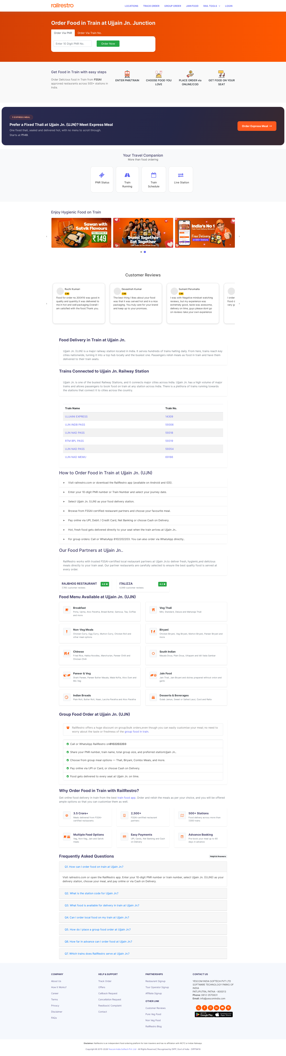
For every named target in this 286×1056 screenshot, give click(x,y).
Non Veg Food (153, 1020)
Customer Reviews (155, 1008)
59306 (169, 424)
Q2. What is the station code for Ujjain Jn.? (91, 893)
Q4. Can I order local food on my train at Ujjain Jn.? (97, 917)
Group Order (172, 5)
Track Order (151, 5)
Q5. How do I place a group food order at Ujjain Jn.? (98, 929)
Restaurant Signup (155, 981)
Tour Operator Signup (157, 987)
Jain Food (192, 5)
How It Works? (59, 987)
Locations (131, 5)
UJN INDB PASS (75, 424)
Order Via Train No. (90, 33)
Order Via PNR (63, 33)
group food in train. (137, 731)
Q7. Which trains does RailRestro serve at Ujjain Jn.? (97, 953)
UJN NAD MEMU (75, 457)
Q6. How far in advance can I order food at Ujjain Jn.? (98, 941)
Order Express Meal (255, 126)
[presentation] (46, 236)
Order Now (108, 43)
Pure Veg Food (153, 1014)
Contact (102, 1011)
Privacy (55, 1005)
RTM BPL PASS (74, 440)
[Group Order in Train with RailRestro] (81, 233)
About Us (56, 981)
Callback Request (107, 993)
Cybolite (146, 1053)
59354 (169, 449)
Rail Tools (210, 5)
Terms (54, 999)
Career (54, 993)
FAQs (54, 1017)
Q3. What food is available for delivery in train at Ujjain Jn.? (102, 905)
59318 (169, 432)
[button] (141, 252)
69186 (169, 457)
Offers (101, 987)
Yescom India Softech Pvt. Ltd (122, 1049)
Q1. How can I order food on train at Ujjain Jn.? (94, 866)
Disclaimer (56, 1011)
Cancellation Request (109, 999)
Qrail (153, 1053)
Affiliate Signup (153, 993)
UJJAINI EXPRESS (76, 416)
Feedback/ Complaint (109, 1005)
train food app (127, 797)
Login (228, 5)
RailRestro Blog (153, 1026)
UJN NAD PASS (75, 432)
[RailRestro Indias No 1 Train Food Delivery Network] (143, 233)
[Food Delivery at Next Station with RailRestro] (205, 233)
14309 (169, 416)
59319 (169, 440)
